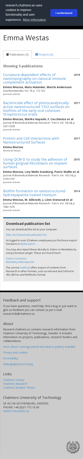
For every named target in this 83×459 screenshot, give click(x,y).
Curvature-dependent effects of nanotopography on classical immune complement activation (34, 78)
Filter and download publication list (26, 234)
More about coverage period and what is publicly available (39, 346)
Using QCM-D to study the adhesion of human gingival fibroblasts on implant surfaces (35, 163)
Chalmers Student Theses (19, 387)
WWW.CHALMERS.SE (16, 411)
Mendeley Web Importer (20, 262)
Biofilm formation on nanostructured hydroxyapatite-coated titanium (34, 193)
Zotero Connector (16, 258)
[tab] (17, 55)
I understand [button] (64, 12)
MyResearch (27, 244)
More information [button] (34, 19)
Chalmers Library (13, 380)
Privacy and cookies (15, 352)
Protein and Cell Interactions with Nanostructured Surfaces (31, 140)
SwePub (25, 267)
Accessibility (10, 358)
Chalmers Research (15, 384)
